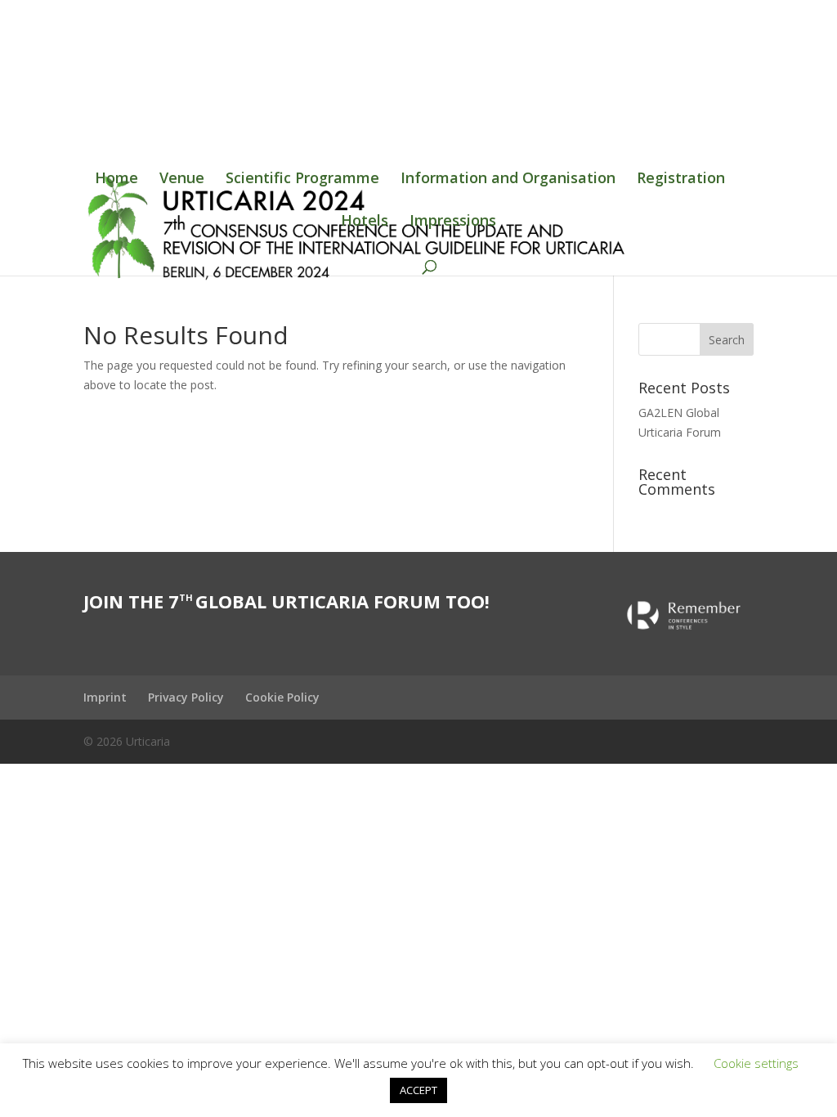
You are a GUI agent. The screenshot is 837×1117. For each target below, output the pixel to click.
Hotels (364, 222)
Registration (681, 179)
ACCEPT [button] (418, 1090)
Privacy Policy (186, 697)
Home (116, 179)
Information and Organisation (508, 179)
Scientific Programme (302, 179)
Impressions (453, 222)
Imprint (105, 697)
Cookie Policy (282, 697)
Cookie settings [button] (756, 1063)
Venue (181, 179)
